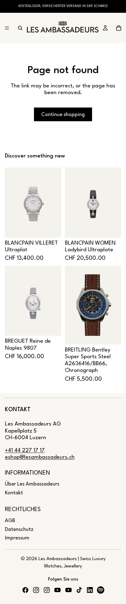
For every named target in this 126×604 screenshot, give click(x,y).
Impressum (17, 538)
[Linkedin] (90, 590)
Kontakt (14, 493)
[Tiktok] (79, 590)
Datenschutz (19, 529)
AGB (10, 520)
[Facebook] (25, 590)
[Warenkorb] (118, 28)
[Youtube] (57, 590)
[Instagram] (36, 590)
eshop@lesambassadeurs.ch (40, 457)
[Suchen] (20, 28)
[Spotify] (100, 590)
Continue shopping (63, 114)
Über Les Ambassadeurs (32, 484)
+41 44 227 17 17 (25, 450)
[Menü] (7, 28)
